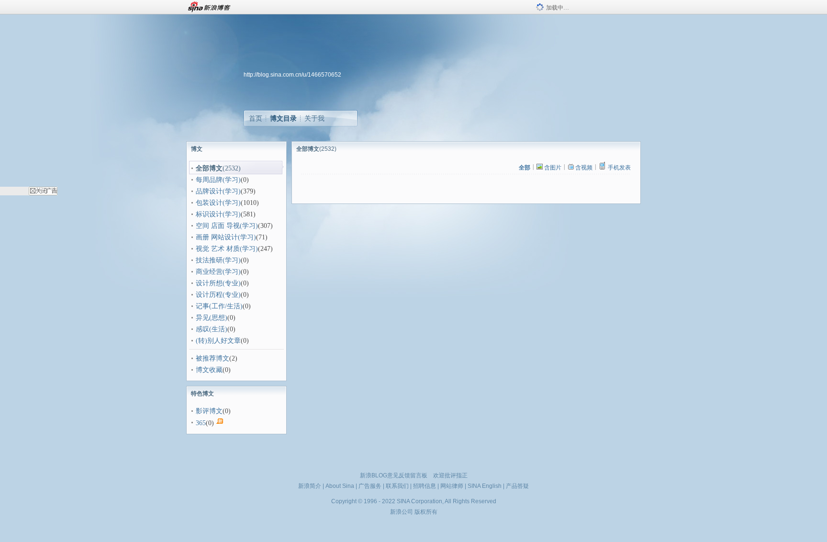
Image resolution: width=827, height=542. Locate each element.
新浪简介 (309, 486)
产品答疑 (517, 486)
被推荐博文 (212, 358)
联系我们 (397, 486)
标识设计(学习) (218, 214)
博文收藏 (209, 369)
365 (201, 423)
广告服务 (369, 486)
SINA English (485, 486)
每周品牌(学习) (218, 179)
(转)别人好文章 (218, 340)
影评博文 (209, 411)
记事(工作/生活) (219, 306)
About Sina (339, 486)
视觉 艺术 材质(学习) (227, 248)
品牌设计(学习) (218, 191)
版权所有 (425, 511)
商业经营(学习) (218, 271)
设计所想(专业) (218, 283)
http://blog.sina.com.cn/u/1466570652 (292, 74)
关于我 (314, 118)
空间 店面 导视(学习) (227, 225)
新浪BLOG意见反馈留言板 (393, 475)
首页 (255, 118)
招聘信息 (424, 486)
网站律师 (451, 486)
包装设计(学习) (218, 202)
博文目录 (283, 118)
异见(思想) (211, 317)
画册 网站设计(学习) (226, 237)
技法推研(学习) (218, 260)
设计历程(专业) (218, 294)
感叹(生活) (211, 329)
